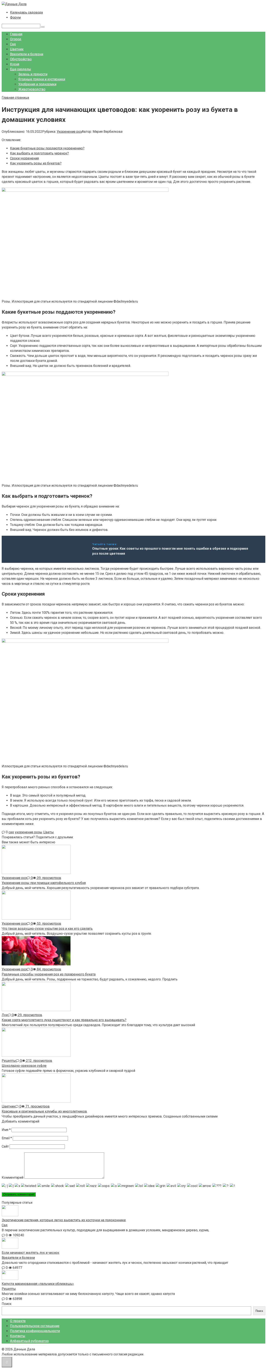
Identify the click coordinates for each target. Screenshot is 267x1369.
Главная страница (15, 98)
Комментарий (12, 1178)
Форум (15, 17)
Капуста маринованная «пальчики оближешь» (38, 1284)
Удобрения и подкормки (37, 84)
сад (11, 832)
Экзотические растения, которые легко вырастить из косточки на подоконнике (64, 1220)
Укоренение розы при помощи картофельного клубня (44, 883)
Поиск (6, 1304)
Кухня (14, 64)
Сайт (5, 1146)
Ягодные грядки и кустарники (41, 79)
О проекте (18, 1321)
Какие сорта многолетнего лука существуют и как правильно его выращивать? (64, 1020)
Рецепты (9, 1289)
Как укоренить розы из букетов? (36, 163)
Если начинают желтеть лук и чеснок (30, 1253)
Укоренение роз (69, 132)
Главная (16, 34)
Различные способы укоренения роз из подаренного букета (49, 974)
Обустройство (21, 59)
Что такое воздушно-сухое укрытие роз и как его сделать (47, 929)
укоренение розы (28, 832)
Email (7, 1138)
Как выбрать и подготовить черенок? (39, 153)
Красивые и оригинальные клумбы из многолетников (44, 1111)
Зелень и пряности (32, 74)
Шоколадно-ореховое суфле (24, 1066)
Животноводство (31, 89)
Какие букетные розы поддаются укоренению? (47, 148)
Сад (13, 44)
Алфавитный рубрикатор (29, 1341)
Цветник (17, 49)
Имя (6, 1130)
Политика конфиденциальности (35, 1331)
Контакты (17, 1336)
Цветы (48, 832)
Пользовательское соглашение (34, 1326)
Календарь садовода (26, 12)
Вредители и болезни (26, 54)
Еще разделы (20, 69)
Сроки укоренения (24, 158)
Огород (15, 39)
